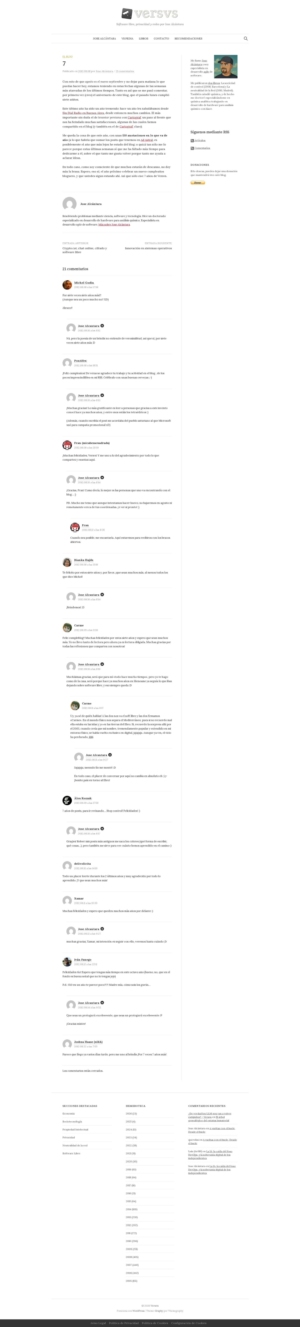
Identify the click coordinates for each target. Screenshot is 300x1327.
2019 (128, 1169)
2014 (128, 1209)
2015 (128, 1201)
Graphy (159, 1310)
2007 (129, 1264)
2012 (128, 1225)
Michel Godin (84, 282)
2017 (128, 1185)
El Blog (67, 56)
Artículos (199, 140)
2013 (128, 1217)
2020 (129, 1161)
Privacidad (68, 1137)
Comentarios (202, 147)
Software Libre (71, 1153)
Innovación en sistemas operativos (148, 248)
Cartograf (134, 117)
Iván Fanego (82, 959)
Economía (68, 1113)
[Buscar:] (245, 38)
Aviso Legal (98, 1323)
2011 (128, 1233)
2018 (128, 1177)
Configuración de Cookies (189, 1323)
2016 (128, 1193)
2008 (129, 1256)
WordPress (138, 1310)
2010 (128, 1241)
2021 (128, 1153)
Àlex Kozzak (83, 798)
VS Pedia (127, 38)
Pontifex (80, 360)
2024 (129, 1129)
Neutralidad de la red (75, 1145)
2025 (129, 1121)
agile (206, 71)
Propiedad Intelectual (75, 1129)
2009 (129, 1249)
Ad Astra (146, 140)
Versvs (155, 1305)
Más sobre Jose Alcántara (114, 224)
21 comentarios (125, 71)
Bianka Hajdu (83, 560)
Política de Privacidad (124, 1323)
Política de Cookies (155, 1323)
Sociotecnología (72, 1121)
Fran (85, 525)
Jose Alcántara (104, 38)
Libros (143, 38)
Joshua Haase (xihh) (88, 1042)
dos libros (214, 83)
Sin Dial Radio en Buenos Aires (83, 113)
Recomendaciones (188, 38)
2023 (129, 1137)
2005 (129, 1280)
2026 (129, 1113)
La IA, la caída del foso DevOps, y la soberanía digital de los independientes (210, 1155)
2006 (129, 1272)
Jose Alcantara (88, 326)
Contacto (161, 38)
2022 (129, 1145)
